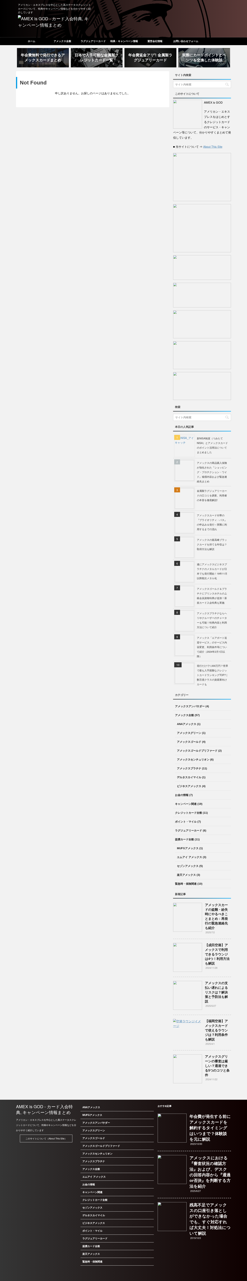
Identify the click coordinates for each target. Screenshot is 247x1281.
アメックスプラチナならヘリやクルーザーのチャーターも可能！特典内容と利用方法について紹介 (212, 620)
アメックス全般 (62, 41)
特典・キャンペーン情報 (124, 41)
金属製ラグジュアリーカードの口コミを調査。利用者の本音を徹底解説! (212, 495)
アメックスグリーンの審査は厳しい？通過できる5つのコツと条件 (217, 1066)
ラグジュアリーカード (93, 41)
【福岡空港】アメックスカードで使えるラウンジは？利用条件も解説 (216, 1030)
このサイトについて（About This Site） (46, 1138)
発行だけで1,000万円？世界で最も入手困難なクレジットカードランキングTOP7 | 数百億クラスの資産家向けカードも (212, 675)
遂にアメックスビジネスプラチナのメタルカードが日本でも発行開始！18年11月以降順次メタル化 (212, 571)
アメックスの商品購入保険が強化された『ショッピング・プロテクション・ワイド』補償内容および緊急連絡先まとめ (212, 472)
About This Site (212, 146)
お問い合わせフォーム (185, 41)
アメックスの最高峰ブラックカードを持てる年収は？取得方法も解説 (212, 544)
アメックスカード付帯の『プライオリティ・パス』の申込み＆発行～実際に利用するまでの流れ (212, 522)
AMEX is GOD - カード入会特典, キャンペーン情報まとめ (44, 1109)
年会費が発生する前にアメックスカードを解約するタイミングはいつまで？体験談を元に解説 (210, 1127)
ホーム (31, 41)
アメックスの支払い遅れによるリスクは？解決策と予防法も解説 (216, 992)
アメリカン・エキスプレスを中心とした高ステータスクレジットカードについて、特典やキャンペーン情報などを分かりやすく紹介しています (46, 1125)
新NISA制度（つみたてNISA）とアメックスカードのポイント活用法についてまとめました (212, 445)
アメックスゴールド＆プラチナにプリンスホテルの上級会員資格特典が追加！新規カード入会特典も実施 (212, 595)
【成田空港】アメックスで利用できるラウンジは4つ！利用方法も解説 (217, 954)
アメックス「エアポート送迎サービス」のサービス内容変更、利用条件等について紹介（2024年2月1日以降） (212, 647)
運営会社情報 (154, 41)
